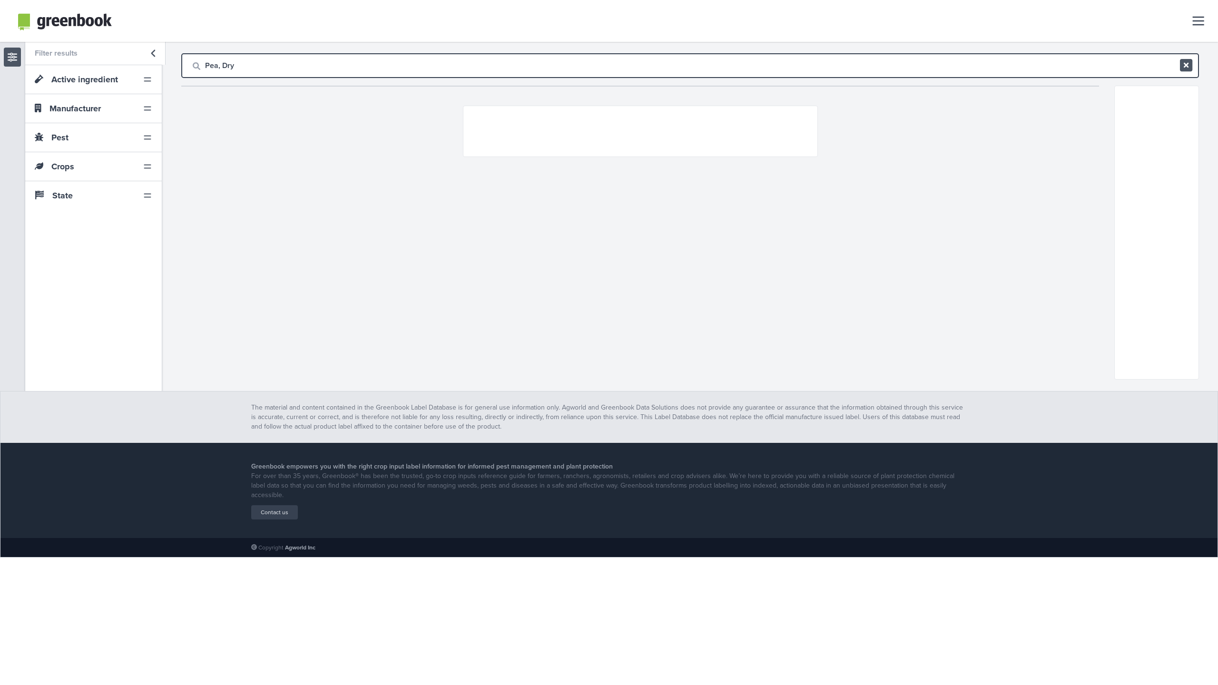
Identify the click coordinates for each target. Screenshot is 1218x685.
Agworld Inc (300, 547)
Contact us (274, 512)
